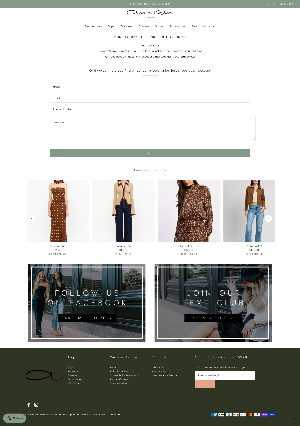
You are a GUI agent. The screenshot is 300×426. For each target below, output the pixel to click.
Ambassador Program (165, 375)
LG (64, 254)
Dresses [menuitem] (143, 26)
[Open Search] (269, 4)
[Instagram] (36, 405)
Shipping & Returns (122, 371)
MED (59, 254)
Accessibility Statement (124, 375)
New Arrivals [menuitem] (93, 26)
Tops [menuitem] (111, 26)
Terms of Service (120, 379)
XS (50, 254)
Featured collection (150, 170)
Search (114, 367)
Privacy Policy (118, 383)
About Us (158, 367)
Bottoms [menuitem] (126, 26)
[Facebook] (28, 405)
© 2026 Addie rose (36, 414)
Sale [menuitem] (194, 26)
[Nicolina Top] (58, 211)
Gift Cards (74, 383)
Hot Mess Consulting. (108, 414)
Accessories (75, 379)
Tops (70, 367)
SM (54, 254)
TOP (294, 422)
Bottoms (73, 371)
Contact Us (159, 371)
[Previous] (31, 218)
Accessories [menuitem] (177, 26)
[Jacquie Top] (123, 211)
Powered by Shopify (62, 414)
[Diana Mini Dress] (189, 211)
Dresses (72, 375)
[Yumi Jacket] (254, 211)
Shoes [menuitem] (159, 26)
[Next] (268, 218)
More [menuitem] (206, 26)
